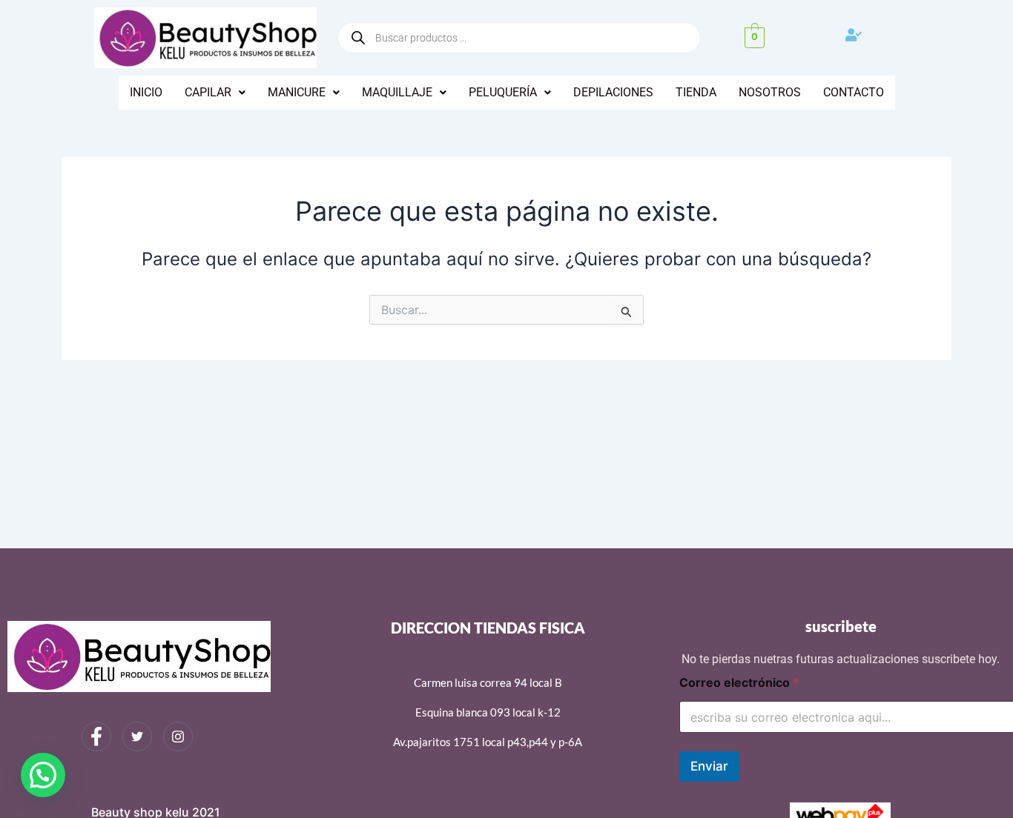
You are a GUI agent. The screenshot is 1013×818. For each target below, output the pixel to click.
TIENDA (696, 92)
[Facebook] (96, 736)
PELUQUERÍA (503, 92)
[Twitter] (137, 736)
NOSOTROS (770, 92)
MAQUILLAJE (397, 92)
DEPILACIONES (613, 92)
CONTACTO (853, 92)
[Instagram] (178, 736)
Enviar (709, 766)
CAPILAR (208, 92)
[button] (215, 93)
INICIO (146, 92)
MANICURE (297, 92)
